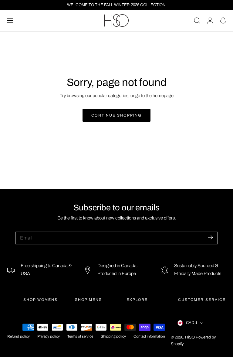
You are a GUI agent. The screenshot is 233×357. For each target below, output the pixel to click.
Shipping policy (113, 336)
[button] (10, 20)
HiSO (190, 337)
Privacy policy (48, 336)
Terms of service (80, 336)
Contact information (149, 336)
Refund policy (18, 336)
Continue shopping (116, 115)
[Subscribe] (210, 237)
